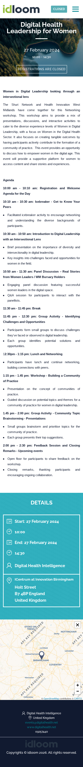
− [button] (77, 691)
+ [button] (77, 685)
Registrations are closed (41, 69)
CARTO (78, 698)
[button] (78, 625)
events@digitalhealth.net (41, 722)
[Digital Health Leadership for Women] (42, 655)
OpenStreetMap (51, 698)
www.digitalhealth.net (41, 727)
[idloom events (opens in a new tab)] (41, 743)
